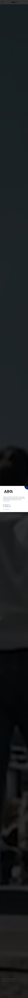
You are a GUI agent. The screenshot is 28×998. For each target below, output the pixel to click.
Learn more (6, 505)
